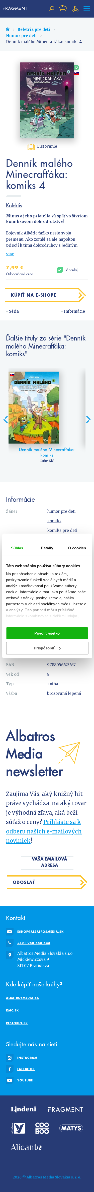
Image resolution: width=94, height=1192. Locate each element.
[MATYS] (71, 1128)
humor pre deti (61, 511)
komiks (54, 521)
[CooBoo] (42, 1128)
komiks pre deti (62, 530)
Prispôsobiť (44, 648)
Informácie (74, 311)
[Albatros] (18, 1128)
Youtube (25, 1080)
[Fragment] (65, 1109)
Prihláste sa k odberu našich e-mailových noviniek (44, 831)
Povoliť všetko (47, 633)
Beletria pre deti (34, 29)
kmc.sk (12, 1010)
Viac (10, 254)
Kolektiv (14, 205)
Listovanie (47, 146)
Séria (14, 311)
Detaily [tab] (47, 548)
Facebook (26, 1069)
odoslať (24, 882)
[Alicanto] (26, 1147)
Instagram (27, 1058)
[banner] (16, 9)
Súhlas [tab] (17, 548)
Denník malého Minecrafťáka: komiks (47, 452)
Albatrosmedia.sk (22, 998)
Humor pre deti (21, 35)
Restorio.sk (17, 1023)
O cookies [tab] (77, 548)
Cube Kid (47, 461)
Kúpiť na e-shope (33, 295)
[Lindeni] (23, 1109)
